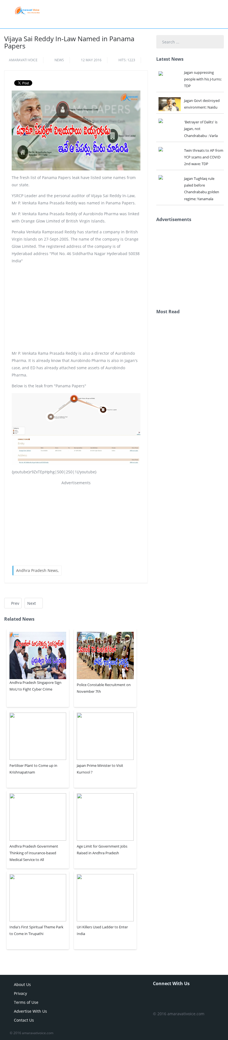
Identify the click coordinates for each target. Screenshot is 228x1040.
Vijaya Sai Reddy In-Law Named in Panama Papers (69, 42)
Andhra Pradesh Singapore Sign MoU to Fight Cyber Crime (35, 686)
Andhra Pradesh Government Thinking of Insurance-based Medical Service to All (33, 853)
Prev (14, 603)
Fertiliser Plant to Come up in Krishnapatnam (33, 769)
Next (32, 603)
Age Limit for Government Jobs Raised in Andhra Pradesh (102, 849)
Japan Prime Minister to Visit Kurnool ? (100, 769)
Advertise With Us (30, 1011)
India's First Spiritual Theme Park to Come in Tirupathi (36, 930)
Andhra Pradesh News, (37, 570)
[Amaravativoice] (27, 10)
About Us (22, 984)
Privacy (20, 993)
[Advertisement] (76, 307)
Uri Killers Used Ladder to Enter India (102, 930)
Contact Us (24, 1020)
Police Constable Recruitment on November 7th (104, 688)
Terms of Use (26, 1002)
